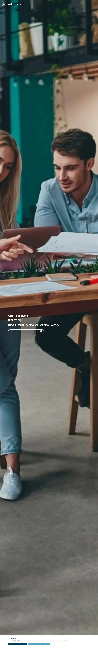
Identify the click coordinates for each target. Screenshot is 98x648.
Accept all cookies (18, 644)
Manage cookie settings (39, 644)
